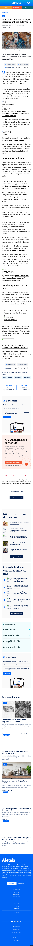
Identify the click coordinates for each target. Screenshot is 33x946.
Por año (16, 915)
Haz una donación (16, 929)
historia (10, 377)
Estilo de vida (16, 896)
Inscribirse (7, 417)
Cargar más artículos (16, 557)
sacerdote (5, 821)
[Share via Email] (25, 67)
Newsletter (16, 906)
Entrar (21, 491)
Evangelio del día (11, 641)
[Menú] (6, 3)
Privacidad (16, 940)
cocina (4, 764)
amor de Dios (6, 735)
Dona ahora (16, 7)
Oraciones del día (11, 647)
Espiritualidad (5, 12)
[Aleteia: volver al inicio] (16, 2)
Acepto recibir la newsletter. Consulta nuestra (17, 412)
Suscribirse (11, 883)
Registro (6, 7)
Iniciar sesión (21, 883)
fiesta (4, 377)
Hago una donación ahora (12, 462)
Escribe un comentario (16, 498)
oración (5, 791)
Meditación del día (12, 635)
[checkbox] (3, 412)
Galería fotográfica (10, 320)
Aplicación (16, 908)
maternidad (18, 377)
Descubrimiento (17, 899)
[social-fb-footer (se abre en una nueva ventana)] (15, 921)
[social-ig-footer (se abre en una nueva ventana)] (21, 921)
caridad (5, 703)
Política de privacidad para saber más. (17, 412)
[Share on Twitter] (22, 67)
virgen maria (27, 377)
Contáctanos (16, 938)
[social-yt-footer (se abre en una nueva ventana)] (12, 921)
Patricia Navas (19, 25)
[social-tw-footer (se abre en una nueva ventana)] (18, 921)
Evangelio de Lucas (10, 162)
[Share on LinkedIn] (19, 67)
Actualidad (16, 892)
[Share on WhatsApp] (27, 67)
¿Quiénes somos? (16, 932)
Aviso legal (16, 935)
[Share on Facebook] (16, 67)
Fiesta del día (9, 629)
